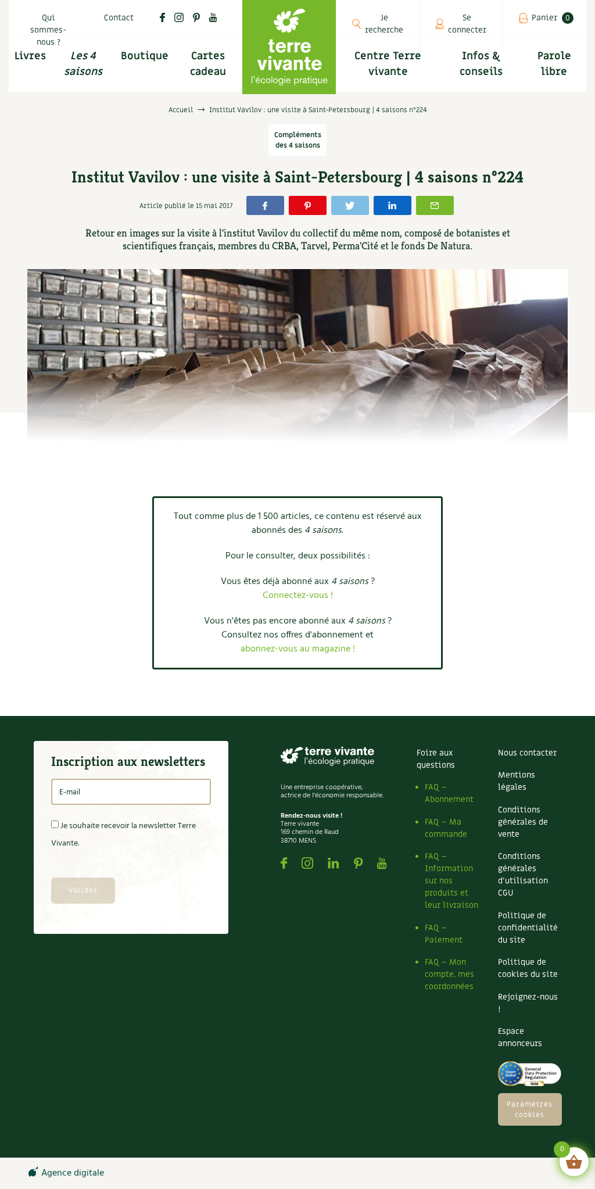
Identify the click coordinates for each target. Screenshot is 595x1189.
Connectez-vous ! (298, 595)
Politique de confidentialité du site (528, 928)
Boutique (145, 56)
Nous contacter (527, 752)
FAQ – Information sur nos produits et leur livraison (451, 881)
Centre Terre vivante (387, 63)
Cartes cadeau (208, 63)
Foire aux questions (436, 759)
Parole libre (554, 63)
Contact (119, 17)
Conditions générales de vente (523, 822)
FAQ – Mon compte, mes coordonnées (449, 974)
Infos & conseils (481, 63)
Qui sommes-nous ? (48, 30)
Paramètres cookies (530, 1109)
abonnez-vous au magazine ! (298, 649)
